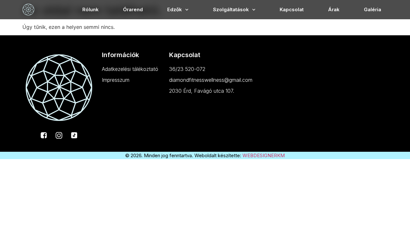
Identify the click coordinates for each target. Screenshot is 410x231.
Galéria (372, 9)
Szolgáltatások (231, 9)
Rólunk (90, 9)
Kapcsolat (292, 9)
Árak (334, 9)
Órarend (133, 9)
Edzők (174, 9)
